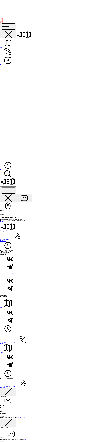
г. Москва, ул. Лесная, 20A (4, 239)
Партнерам (4, 230)
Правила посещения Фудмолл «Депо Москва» (7, 274)
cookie (25, 439)
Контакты (4, 231)
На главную (2, 221)
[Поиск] (7, 177)
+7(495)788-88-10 (3, 241)
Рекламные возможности (10, 230)
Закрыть (2, 437)
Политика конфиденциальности (4, 273)
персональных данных (21, 417)
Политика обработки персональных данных (7, 273)
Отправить (2, 416)
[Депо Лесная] (7, 185)
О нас (1, 230)
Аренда (1, 231)
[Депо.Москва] (9, 262)
